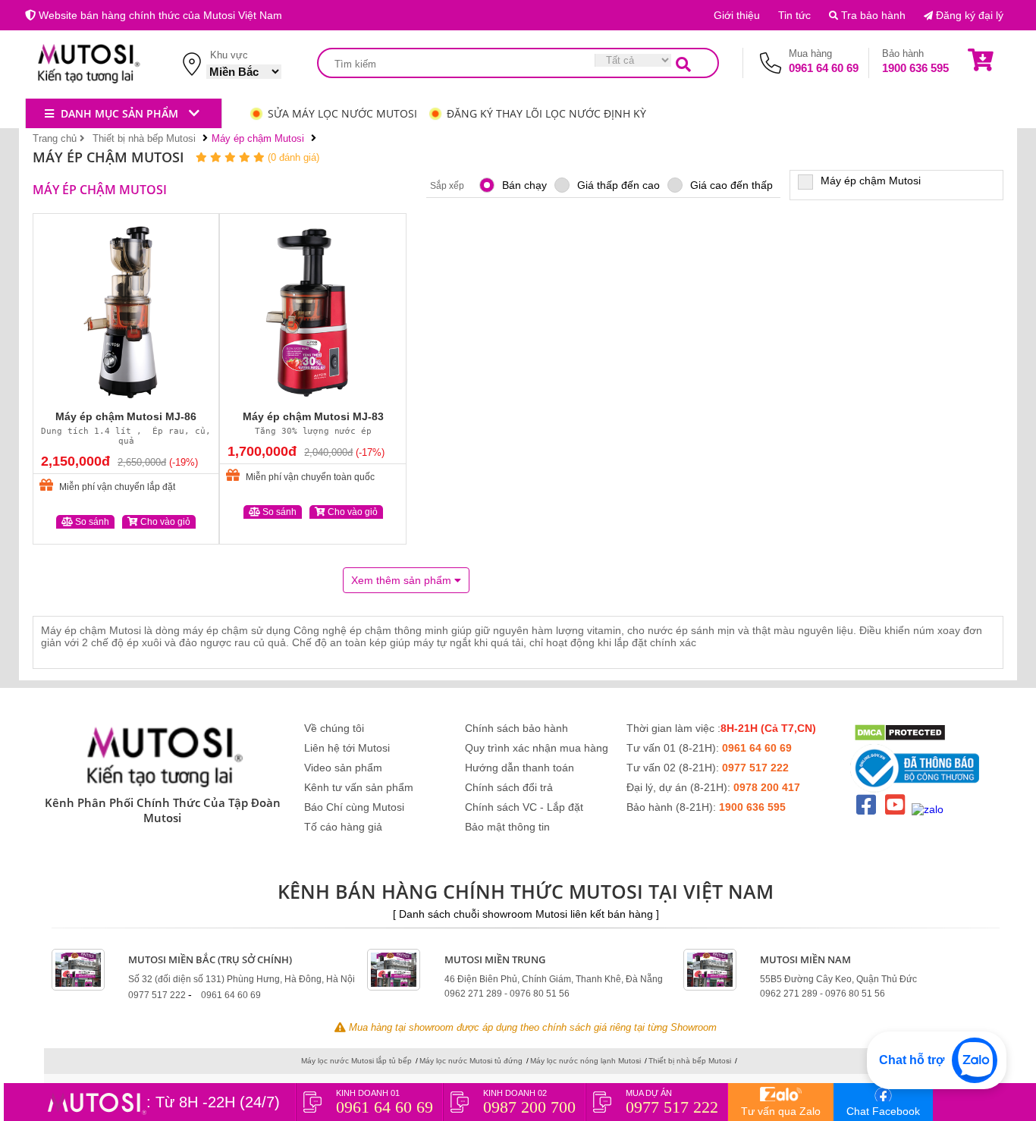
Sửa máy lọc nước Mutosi (342, 113)
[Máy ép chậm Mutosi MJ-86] (125, 311)
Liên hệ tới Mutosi (347, 748)
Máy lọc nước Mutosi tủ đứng (471, 1061)
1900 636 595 (915, 67)
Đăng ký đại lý (968, 15)
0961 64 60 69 (824, 67)
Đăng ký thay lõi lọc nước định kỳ (546, 113)
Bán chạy (524, 185)
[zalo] (927, 818)
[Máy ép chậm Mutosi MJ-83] (312, 311)
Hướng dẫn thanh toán (519, 767)
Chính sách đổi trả (509, 787)
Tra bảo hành (872, 15)
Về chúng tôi (334, 728)
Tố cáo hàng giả (343, 827)
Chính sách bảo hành (516, 728)
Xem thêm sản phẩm (402, 580)
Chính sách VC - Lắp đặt (524, 807)
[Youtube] (895, 805)
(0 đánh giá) (293, 157)
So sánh (91, 522)
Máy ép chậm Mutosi (871, 180)
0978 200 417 (766, 787)
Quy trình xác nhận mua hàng (536, 748)
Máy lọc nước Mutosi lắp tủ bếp (356, 1061)
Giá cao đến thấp (731, 185)
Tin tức (794, 15)
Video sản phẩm (343, 767)
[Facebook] (866, 805)
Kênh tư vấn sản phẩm (358, 787)
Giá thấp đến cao (618, 185)
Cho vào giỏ (164, 522)
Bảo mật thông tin (507, 827)
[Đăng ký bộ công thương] (921, 758)
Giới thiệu (737, 15)
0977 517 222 (755, 767)
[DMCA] (900, 734)
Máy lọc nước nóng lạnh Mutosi (585, 1061)
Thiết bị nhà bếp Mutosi (689, 1061)
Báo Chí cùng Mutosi (354, 807)
